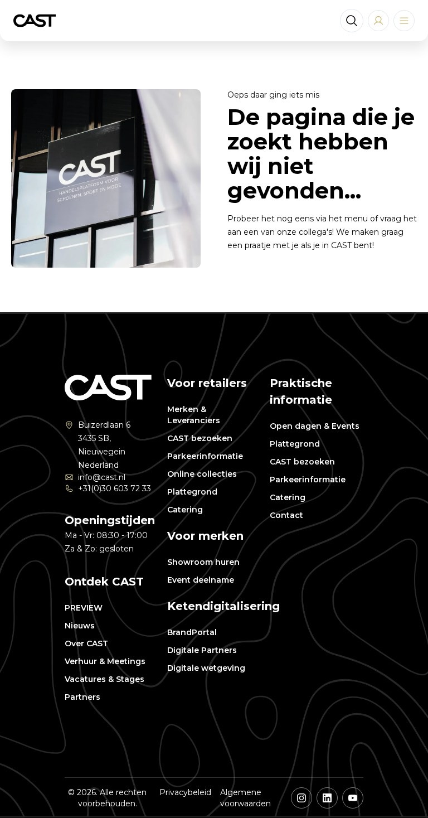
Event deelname (200, 580)
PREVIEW (84, 608)
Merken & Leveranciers (193, 414)
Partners (82, 697)
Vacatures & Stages (104, 679)
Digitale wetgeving (206, 668)
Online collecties (202, 474)
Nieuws (80, 626)
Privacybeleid (185, 792)
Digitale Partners (202, 650)
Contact (286, 515)
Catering (185, 510)
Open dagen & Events (314, 426)
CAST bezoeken (199, 438)
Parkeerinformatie (205, 456)
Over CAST (86, 643)
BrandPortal (192, 632)
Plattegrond (192, 492)
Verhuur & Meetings (105, 661)
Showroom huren (203, 562)
